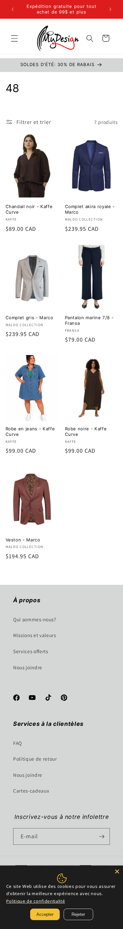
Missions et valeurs (34, 635)
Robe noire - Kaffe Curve (86, 431)
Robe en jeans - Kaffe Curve (30, 431)
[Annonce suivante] (110, 9)
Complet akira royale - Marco (90, 209)
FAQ (17, 743)
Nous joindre (27, 667)
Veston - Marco (23, 539)
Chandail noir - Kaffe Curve (29, 209)
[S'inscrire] (102, 836)
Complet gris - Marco (29, 317)
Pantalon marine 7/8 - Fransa (89, 320)
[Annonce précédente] (13, 9)
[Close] (117, 871)
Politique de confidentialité (35, 901)
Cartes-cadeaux (31, 790)
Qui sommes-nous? (34, 619)
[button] (14, 38)
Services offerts (30, 651)
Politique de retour (35, 758)
